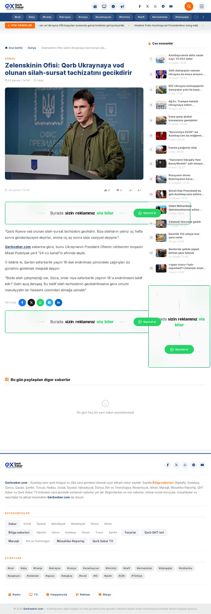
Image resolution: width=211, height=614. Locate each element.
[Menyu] (201, 6)
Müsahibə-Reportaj (70, 541)
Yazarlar (130, 532)
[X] (147, 6)
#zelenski (33, 575)
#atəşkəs (66, 575)
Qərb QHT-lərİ (154, 532)
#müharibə (185, 568)
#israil (83, 575)
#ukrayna (65, 17)
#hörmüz (124, 17)
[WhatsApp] (155, 6)
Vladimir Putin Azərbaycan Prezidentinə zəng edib (149, 25)
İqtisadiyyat (58, 523)
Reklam (85, 594)
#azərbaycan (103, 17)
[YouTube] (171, 6)
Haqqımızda (58, 594)
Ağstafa (41, 532)
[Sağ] (203, 17)
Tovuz (99, 532)
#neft (141, 17)
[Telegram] (163, 6)
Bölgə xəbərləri (19, 532)
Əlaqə (107, 594)
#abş (32, 17)
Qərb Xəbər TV (103, 541)
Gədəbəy (70, 532)
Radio (16, 594)
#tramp (47, 17)
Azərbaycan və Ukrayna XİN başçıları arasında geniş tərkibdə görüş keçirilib (59, 25)
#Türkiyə (136, 575)
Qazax (86, 532)
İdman (108, 523)
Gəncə (55, 532)
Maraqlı (13, 541)
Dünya (32, 47)
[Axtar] (189, 6)
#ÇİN (122, 575)
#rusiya (83, 17)
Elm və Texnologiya (38, 541)
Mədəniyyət (78, 523)
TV (36, 594)
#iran (18, 17)
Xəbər (12, 523)
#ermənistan (160, 17)
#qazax (50, 575)
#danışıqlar (182, 17)
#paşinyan (14, 575)
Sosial (27, 523)
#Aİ (95, 575)
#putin (108, 575)
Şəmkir (113, 532)
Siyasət (41, 523)
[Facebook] (139, 6)
